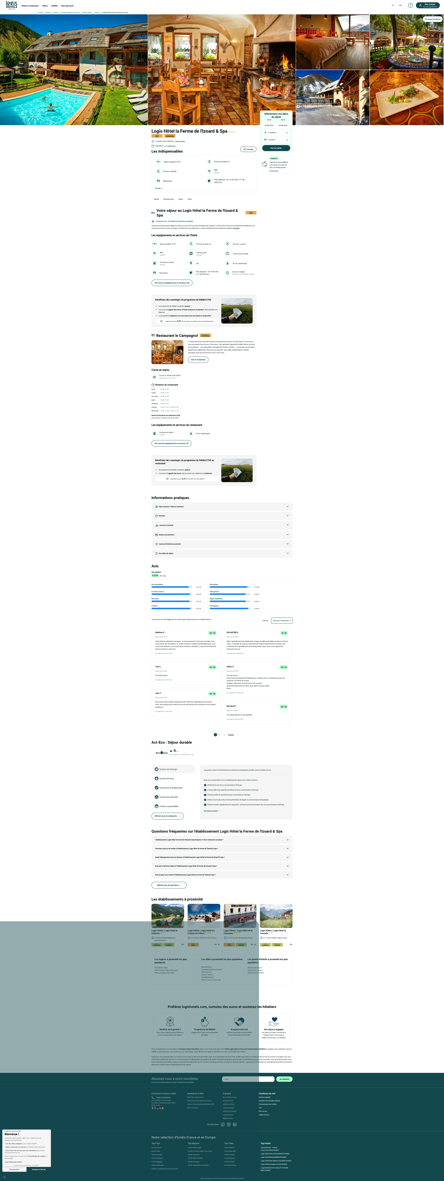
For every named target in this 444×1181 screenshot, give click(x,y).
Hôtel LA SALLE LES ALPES (211, 980)
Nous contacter (192, 1108)
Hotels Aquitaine (194, 1154)
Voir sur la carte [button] (180, 141)
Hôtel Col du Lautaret (255, 970)
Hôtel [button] (156, 199)
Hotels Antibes (229, 1154)
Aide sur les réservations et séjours (199, 1101)
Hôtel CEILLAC (206, 972)
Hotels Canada (156, 1154)
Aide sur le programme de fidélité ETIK (200, 1104)
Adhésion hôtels (228, 1104)
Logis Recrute (228, 1115)
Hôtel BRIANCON (207, 977)
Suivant (229, 735)
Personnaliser (14, 1169)
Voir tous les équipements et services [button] (172, 283)
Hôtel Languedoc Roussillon (164, 973)
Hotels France (156, 1147)
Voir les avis (171, 146)
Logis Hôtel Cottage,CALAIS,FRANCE (274, 1164)
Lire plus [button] (236, 228)
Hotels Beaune (229, 1158)
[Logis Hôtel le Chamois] (167, 916)
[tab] (164, 362)
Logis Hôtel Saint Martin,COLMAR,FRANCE (276, 1161)
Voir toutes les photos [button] (433, 19)
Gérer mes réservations (195, 1097)
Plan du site (263, 1111)
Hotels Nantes (229, 1147)
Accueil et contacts (166, 525)
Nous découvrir (67, 6)
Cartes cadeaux (228, 1108)
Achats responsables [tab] (169, 806)
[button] (4, 1177)
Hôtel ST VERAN (207, 975)
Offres (45, 6)
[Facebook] (223, 1124)
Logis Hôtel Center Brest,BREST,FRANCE (275, 1154)
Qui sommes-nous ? (230, 1097)
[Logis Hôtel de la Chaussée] (240, 916)
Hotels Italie (155, 1151)
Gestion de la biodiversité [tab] (170, 787)
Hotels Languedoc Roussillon (198, 1165)
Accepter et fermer (39, 1169)
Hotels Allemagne (157, 1165)
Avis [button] (190, 199)
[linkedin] (235, 1124)
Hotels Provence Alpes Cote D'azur (200, 1151)
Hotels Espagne (157, 1158)
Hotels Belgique (157, 1162)
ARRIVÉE (269, 120)
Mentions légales (265, 1097)
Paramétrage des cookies (268, 1104)
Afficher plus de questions (168, 885)
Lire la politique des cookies (13, 1162)
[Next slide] (180, 352)
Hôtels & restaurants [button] (30, 6)
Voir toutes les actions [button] (210, 811)
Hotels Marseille (230, 1151)
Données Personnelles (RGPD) (269, 1101)
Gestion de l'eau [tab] (166, 778)
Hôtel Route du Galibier (256, 973)
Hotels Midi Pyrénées (195, 1158)
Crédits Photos (264, 1115)
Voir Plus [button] (158, 188)
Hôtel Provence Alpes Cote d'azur (166, 970)
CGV (260, 1108)
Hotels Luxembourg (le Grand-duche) (164, 1169)
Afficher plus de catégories (165, 816)
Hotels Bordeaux (230, 1165)
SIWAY (241, 1178)
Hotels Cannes (229, 1162)
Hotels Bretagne (193, 1162)
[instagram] (229, 1124)
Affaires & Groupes (229, 1111)
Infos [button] (180, 199)
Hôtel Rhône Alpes (161, 968)
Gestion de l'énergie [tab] (168, 769)
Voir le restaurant (198, 359)
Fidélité (54, 6)
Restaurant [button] (168, 199)
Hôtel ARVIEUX (206, 967)
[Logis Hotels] (11, 5)
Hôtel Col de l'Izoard (255, 968)
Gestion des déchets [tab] (168, 797)
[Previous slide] (155, 352)
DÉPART (283, 120)
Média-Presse (228, 1118)
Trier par (265, 620)
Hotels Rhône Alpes (195, 1147)
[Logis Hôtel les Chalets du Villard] (204, 916)
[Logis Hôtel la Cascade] (276, 916)
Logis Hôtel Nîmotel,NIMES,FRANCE (273, 1157)
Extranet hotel (228, 1101)
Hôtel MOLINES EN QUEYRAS (211, 969)
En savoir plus (273, 171)
